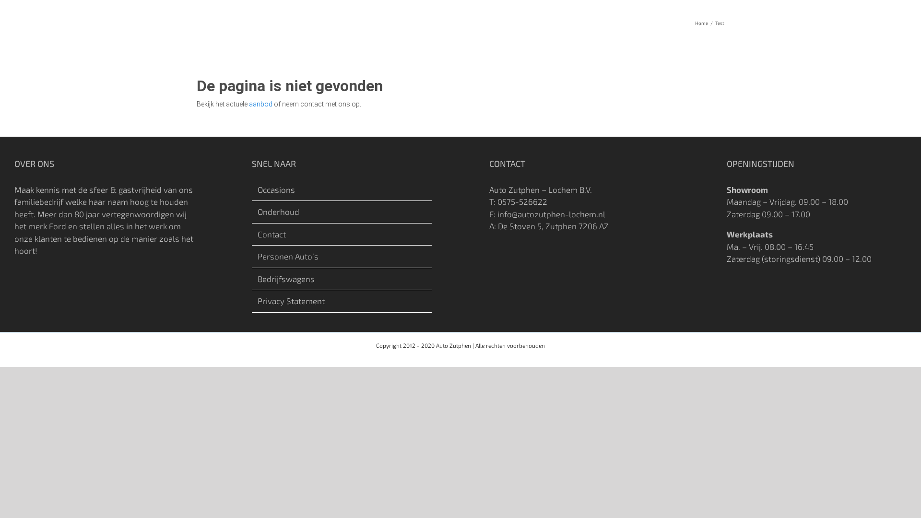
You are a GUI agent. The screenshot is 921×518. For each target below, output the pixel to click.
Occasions (276, 189)
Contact (272, 234)
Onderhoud (278, 211)
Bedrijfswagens (286, 278)
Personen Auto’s (288, 256)
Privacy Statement (291, 301)
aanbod (260, 104)
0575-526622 (522, 201)
